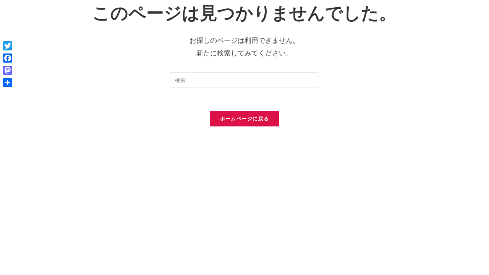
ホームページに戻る (244, 118)
